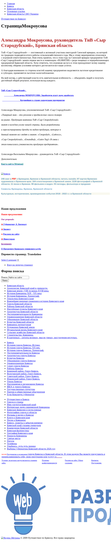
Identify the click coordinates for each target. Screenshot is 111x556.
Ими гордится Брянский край (21, 404)
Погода (10, 441)
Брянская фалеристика (18, 430)
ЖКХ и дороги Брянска (18, 386)
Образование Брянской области (22, 319)
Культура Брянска (15, 358)
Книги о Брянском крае (18, 417)
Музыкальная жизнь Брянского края (24, 330)
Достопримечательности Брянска (23, 353)
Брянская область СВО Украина (22, 14)
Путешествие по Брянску (13, 19)
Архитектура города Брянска (21, 355)
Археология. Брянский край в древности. (27, 288)
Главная (11, 3)
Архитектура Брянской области (22, 311)
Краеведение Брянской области (22, 428)
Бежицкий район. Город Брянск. (23, 371)
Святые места (13, 438)
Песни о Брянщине (16, 420)
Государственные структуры (21, 389)
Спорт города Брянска (18, 366)
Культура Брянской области (20, 322)
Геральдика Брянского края (20, 298)
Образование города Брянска (21, 360)
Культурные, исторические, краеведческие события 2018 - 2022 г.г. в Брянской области (46, 194)
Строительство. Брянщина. (20, 335)
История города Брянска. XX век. (23, 347)
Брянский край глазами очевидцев (24, 425)
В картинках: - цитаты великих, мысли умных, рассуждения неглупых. (42, 337)
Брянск (10, 6)
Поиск (4, 277)
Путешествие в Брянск (18, 399)
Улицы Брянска (14, 381)
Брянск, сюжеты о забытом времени (24, 423)
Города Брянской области (19, 304)
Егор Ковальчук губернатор (20, 394)
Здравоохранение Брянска (20, 363)
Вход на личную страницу (20, 265)
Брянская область (15, 9)
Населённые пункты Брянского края (25, 309)
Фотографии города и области (22, 412)
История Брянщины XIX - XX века (24, 293)
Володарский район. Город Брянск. (24, 373)
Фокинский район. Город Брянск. (23, 379)
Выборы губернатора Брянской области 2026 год (31, 449)
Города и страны (15, 402)
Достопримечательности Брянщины (24, 314)
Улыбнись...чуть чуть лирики (21, 446)
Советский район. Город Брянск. (23, 376)
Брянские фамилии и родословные (24, 410)
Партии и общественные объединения (26, 392)
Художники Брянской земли (21, 327)
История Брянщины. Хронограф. (23, 296)
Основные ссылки (16, 11)
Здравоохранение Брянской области (24, 317)
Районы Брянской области (20, 306)
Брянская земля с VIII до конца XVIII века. (28, 291)
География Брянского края (20, 433)
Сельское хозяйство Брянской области (25, 332)
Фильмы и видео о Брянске (20, 415)
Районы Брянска (15, 368)
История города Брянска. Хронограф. (25, 350)
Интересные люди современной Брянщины (28, 407)
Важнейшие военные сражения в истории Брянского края (35, 301)
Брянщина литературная (19, 324)
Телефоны (12, 443)
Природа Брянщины (17, 436)
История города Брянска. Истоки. (23, 345)
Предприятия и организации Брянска (25, 384)
